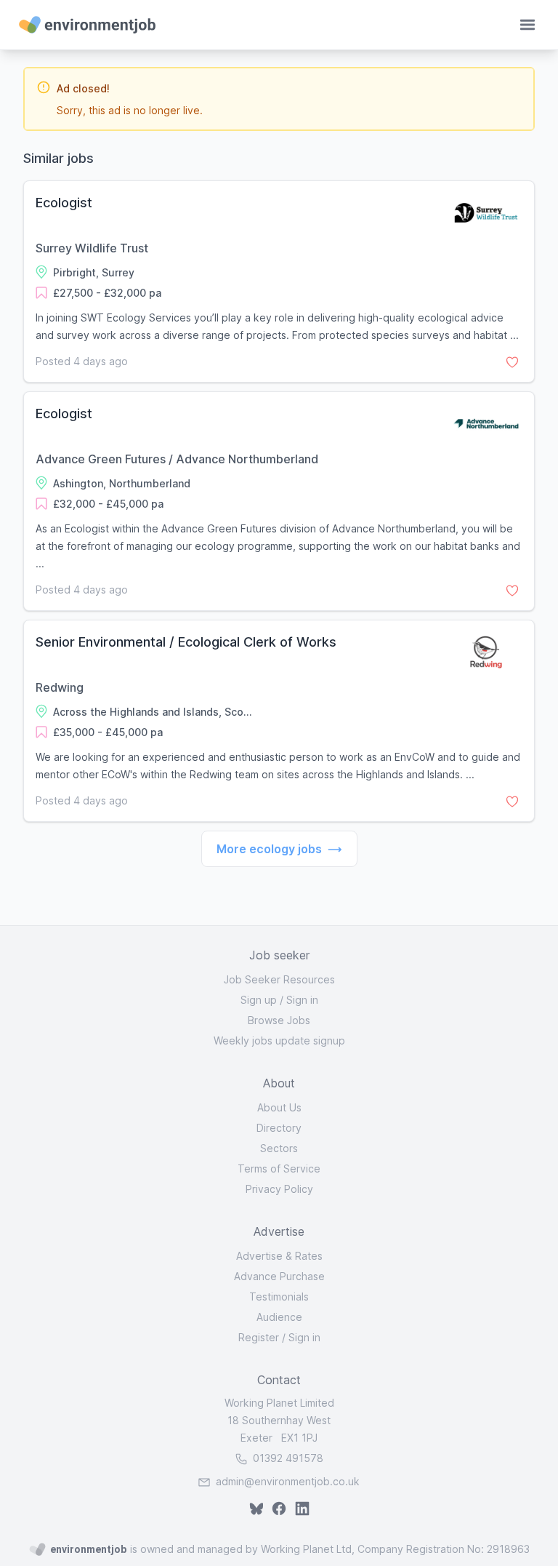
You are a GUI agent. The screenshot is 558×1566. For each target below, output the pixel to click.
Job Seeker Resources (279, 979)
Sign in (302, 1000)
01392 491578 (286, 1458)
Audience (279, 1317)
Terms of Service (279, 1168)
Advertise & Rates (279, 1256)
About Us (279, 1107)
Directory (279, 1128)
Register (258, 1337)
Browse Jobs (279, 1020)
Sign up (258, 1000)
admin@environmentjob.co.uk (288, 1481)
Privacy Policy (279, 1189)
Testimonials (279, 1296)
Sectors (279, 1148)
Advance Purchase (279, 1276)
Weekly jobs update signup (279, 1040)
